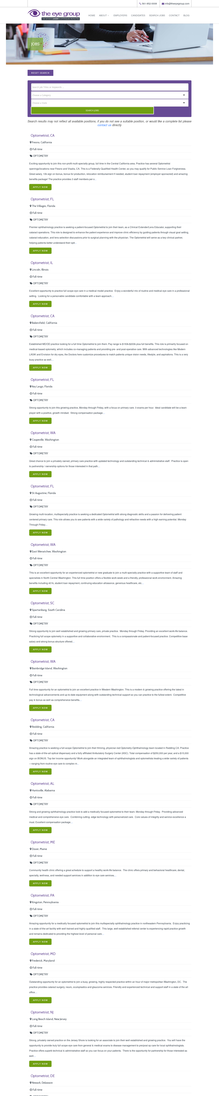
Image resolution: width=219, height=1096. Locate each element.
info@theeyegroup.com (177, 3)
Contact (174, 15)
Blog (186, 15)
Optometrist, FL (42, 199)
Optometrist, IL (42, 263)
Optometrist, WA (43, 433)
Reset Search (40, 72)
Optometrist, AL (42, 783)
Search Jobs (157, 15)
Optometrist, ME (43, 842)
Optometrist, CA (43, 135)
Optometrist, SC (42, 603)
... (95, 179)
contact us (104, 125)
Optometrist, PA (42, 895)
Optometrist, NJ (42, 1012)
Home (91, 15)
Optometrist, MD (43, 954)
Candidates (138, 15)
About (103, 15)
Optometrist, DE (43, 1076)
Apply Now (40, 187)
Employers (120, 15)
